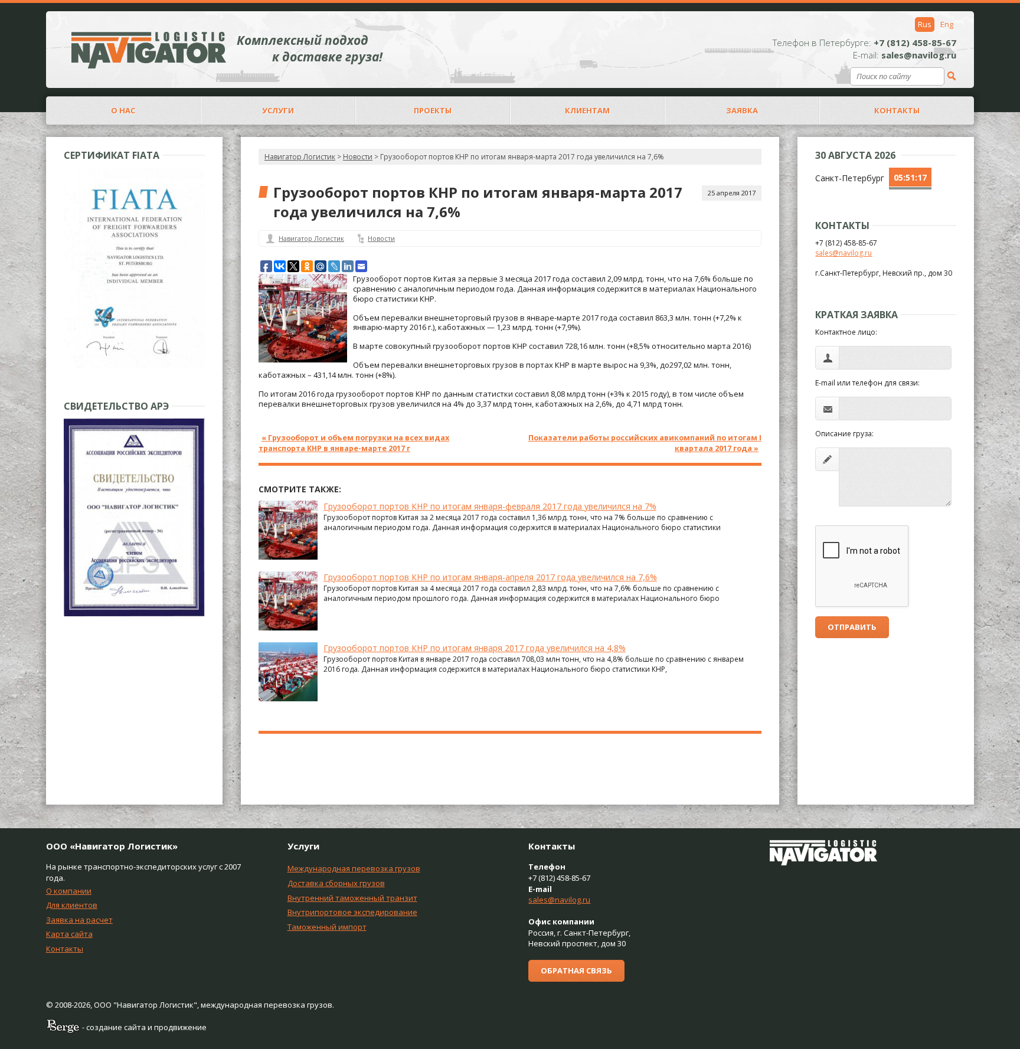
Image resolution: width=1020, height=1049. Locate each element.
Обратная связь (576, 970)
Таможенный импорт (327, 926)
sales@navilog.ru (843, 253)
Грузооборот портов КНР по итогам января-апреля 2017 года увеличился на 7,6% (490, 577)
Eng (946, 24)
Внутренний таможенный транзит (352, 898)
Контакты (64, 948)
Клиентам (587, 110)
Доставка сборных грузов (336, 883)
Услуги (278, 110)
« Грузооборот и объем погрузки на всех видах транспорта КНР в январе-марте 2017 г (354, 443)
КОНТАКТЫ (897, 110)
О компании (68, 890)
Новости (381, 238)
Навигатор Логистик (299, 157)
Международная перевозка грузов (353, 868)
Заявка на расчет (79, 919)
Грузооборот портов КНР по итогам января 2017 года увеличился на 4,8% (474, 647)
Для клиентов (71, 905)
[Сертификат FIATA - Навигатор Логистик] (134, 365)
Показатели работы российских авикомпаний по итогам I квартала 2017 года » (644, 443)
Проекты (433, 110)
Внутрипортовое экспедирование (352, 912)
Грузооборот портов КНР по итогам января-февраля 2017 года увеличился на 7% (489, 506)
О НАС (123, 110)
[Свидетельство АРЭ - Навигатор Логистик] (134, 614)
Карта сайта (69, 934)
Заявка (742, 110)
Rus (924, 24)
